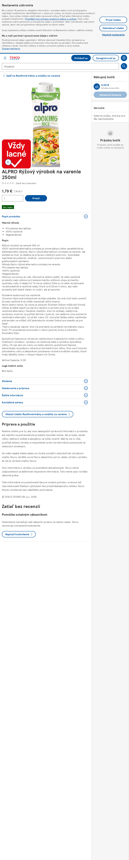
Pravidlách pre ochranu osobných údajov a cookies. (51, 18)
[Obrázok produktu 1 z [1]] (46, 124)
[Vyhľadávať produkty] (124, 66)
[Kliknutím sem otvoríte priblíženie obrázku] (8, 162)
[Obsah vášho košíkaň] (97, 86)
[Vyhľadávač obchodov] (124, 58)
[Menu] (5, 58)
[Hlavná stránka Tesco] (14, 58)
